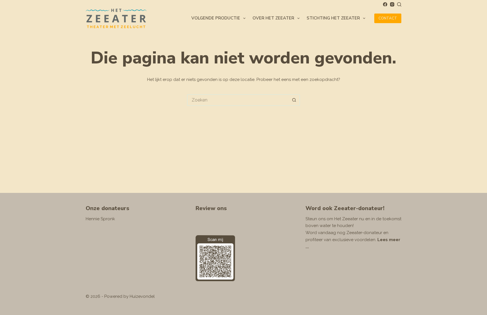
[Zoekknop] (294, 100)
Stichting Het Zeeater (333, 18)
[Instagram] (392, 4)
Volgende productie (215, 18)
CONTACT (387, 18)
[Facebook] (385, 4)
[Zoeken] (399, 4)
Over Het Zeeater (273, 18)
